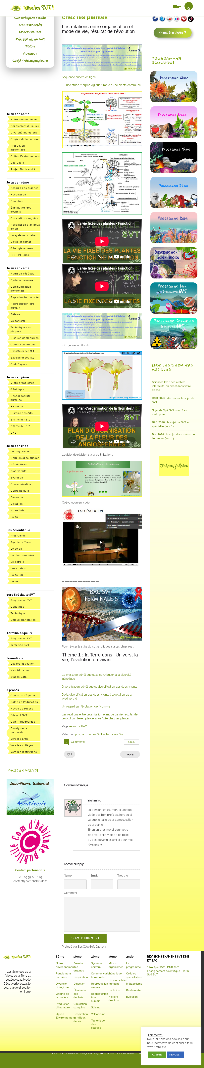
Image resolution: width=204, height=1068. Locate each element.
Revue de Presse (22, 708)
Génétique (17, 389)
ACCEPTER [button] (157, 1054)
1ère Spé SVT (156, 967)
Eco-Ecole (17, 162)
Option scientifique (23, 344)
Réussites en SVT (30, 39)
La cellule (17, 575)
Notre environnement (24, 119)
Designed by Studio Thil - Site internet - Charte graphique (123, 1053)
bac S (131, 741)
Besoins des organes (24, 188)
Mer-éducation (20, 670)
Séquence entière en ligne (79, 77)
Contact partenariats (30, 870)
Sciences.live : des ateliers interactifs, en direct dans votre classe (171, 385)
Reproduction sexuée (25, 297)
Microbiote (18, 510)
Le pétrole (17, 562)
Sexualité (17, 497)
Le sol (15, 517)
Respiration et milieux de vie (81, 1017)
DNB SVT (173, 967)
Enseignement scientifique (163, 970)
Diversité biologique (24, 132)
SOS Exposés (30, 25)
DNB (14, 432)
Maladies (17, 504)
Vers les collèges (22, 745)
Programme (18, 535)
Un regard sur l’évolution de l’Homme (86, 706)
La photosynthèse (22, 555)
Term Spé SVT (20, 645)
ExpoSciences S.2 (22, 357)
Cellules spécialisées (25, 458)
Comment (70, 892)
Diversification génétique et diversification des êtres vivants (99, 686)
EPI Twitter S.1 (20, 419)
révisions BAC (78, 726)
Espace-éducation (22, 663)
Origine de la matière (25, 139)
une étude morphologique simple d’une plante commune (103, 85)
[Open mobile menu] (177, 6)
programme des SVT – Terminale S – (99, 734)
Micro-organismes (22, 383)
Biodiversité (18, 471)
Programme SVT (21, 600)
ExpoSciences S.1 (22, 351)
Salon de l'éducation (24, 702)
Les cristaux (19, 568)
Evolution (17, 406)
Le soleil (16, 548)
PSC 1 (30, 46)
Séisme (15, 314)
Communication (21, 484)
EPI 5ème (20, 255)
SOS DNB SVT (30, 32)
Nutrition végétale (22, 273)
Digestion (17, 201)
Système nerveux (22, 280)
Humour (30, 53)
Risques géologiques (25, 338)
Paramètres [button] (155, 1035)
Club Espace (19, 364)
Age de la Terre (21, 542)
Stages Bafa (19, 677)
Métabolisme (19, 464)
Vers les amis (19, 738)
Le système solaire (23, 235)
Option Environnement (25, 156)
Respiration (18, 194)
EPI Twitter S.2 (20, 426)
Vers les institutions (24, 752)
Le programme (20, 451)
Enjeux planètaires (23, 620)
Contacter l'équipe (23, 695)
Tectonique (18, 613)
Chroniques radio (30, 18)
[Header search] (188, 8)
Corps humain (20, 490)
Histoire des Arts (22, 413)
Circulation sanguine (24, 218)
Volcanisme (18, 321)
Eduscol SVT (19, 715)
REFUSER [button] (175, 1054)
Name (68, 875)
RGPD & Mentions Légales (76, 1053)
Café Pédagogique (30, 61)
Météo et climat (21, 242)
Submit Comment (85, 938)
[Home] (32, 11)
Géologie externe (22, 248)
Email (94, 875)
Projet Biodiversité (23, 169)
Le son (15, 581)
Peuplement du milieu (25, 126)
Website (122, 875)
